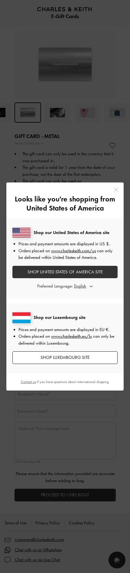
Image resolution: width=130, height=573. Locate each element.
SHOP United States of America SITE (65, 272)
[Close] (116, 189)
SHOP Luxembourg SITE (65, 357)
